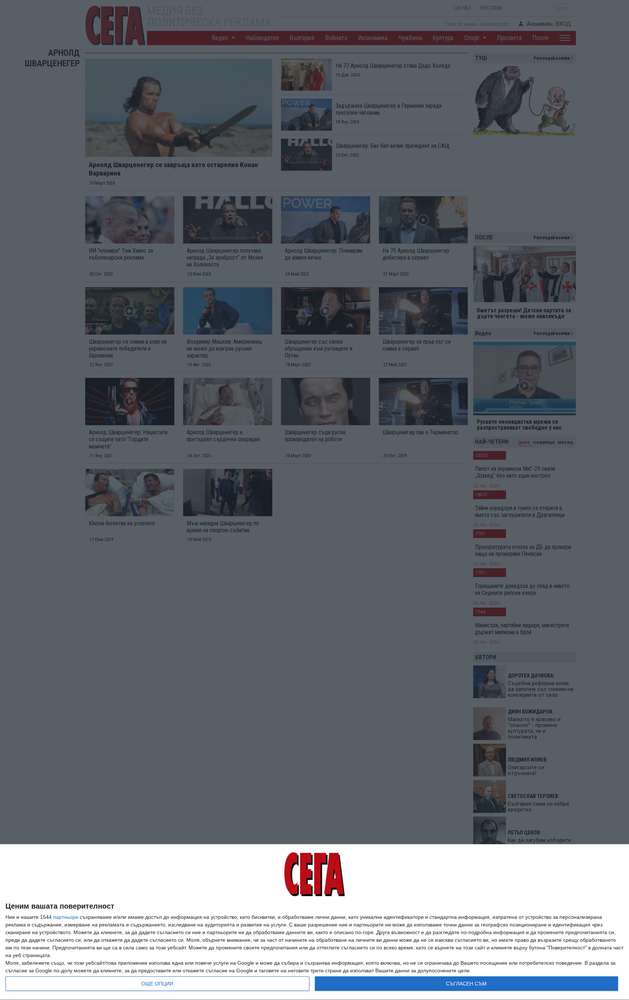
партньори (65, 917)
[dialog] (314, 922)
